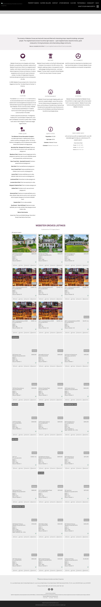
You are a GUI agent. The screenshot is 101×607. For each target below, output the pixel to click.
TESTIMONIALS (81, 3)
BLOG (97, 3)
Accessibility (51, 597)
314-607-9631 (80, 145)
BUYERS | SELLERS (45, 3)
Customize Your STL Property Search (50, 229)
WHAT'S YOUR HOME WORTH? (86, 6)
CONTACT (55, 3)
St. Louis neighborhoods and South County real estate (57, 46)
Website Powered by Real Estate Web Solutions (50, 602)
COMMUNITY (90, 3)
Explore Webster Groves (22, 98)
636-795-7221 (80, 149)
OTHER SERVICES (64, 3)
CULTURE (73, 3)
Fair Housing (56, 597)
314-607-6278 (80, 147)
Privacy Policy (45, 597)
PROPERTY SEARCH (33, 3)
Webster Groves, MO (53, 145)
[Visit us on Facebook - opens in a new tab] (52, 589)
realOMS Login (63, 604)
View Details (24, 243)
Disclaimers (58, 604)
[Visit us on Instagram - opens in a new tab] (49, 589)
